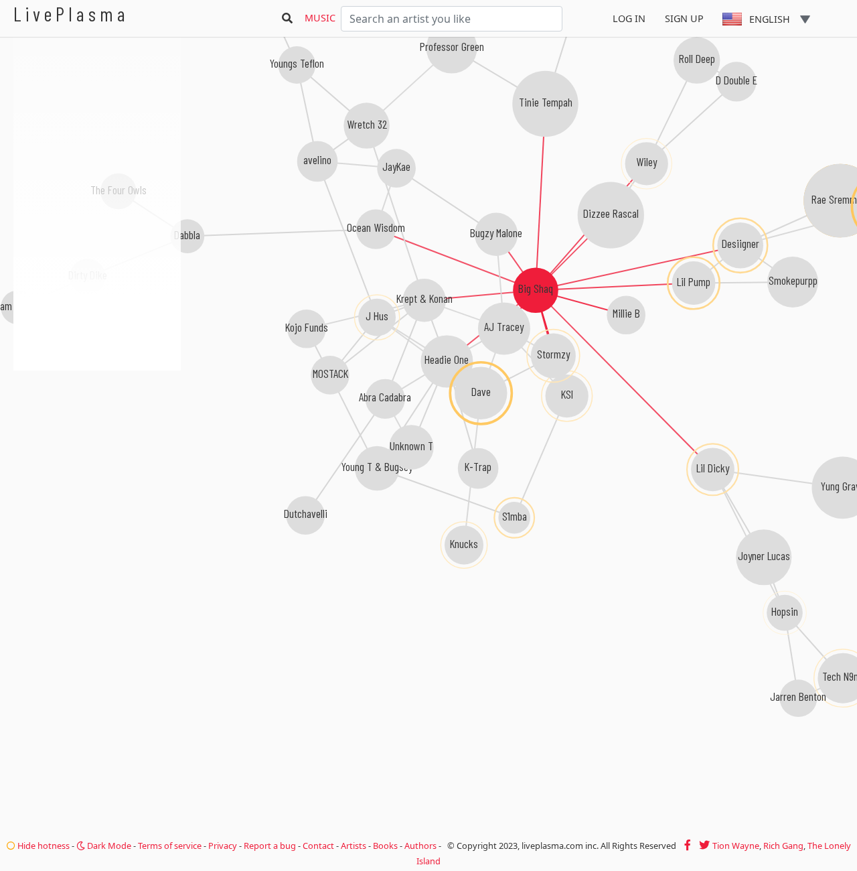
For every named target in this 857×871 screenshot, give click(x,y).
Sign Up (684, 18)
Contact (318, 846)
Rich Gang (783, 846)
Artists (353, 846)
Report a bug (270, 846)
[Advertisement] (97, 442)
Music (320, 17)
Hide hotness (42, 846)
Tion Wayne (735, 846)
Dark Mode (108, 846)
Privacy (222, 846)
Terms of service (170, 846)
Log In (629, 18)
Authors (420, 846)
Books (385, 846)
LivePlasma (71, 13)
